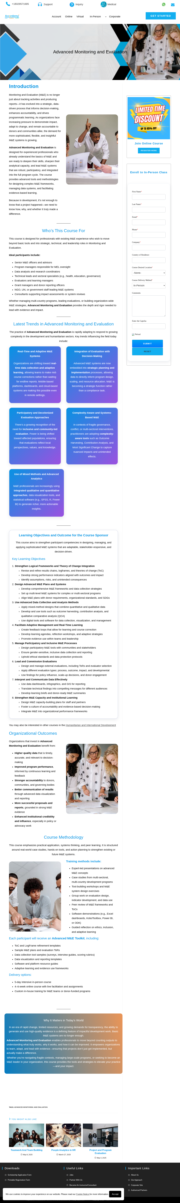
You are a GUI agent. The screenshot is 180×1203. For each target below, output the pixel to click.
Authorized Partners (139, 1190)
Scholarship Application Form (20, 1175)
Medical (111, 4)
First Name (137, 192)
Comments (136, 293)
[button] (147, 344)
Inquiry (79, 4)
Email (135, 217)
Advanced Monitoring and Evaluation (31, 1107)
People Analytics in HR (63, 1150)
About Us (135, 1175)
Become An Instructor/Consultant (82, 1185)
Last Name (137, 204)
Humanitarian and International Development (91, 725)
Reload (137, 334)
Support (48, 4)
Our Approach (136, 1180)
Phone (135, 230)
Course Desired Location (142, 267)
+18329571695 (20, 4)
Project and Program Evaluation (100, 1151)
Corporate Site (137, 1185)
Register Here (149, 151)
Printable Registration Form (19, 1180)
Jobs (71, 1175)
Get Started (160, 15)
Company (136, 242)
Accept (115, 1194)
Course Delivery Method (142, 280)
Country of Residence (140, 255)
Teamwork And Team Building (26, 1150)
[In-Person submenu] (106, 16)
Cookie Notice (83, 1194)
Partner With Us (75, 1180)
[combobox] (149, 273)
